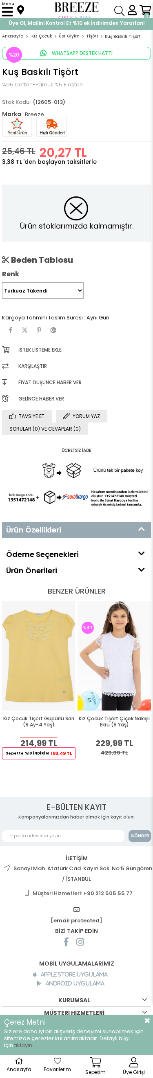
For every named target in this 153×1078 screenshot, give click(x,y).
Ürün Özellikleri (33, 530)
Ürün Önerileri (31, 570)
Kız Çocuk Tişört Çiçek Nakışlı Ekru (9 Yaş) (114, 721)
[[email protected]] (77, 910)
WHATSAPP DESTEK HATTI (82, 53)
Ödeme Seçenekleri (42, 554)
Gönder (140, 836)
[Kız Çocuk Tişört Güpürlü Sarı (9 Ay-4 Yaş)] (38, 656)
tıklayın (23, 1045)
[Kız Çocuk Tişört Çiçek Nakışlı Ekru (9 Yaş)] (114, 656)
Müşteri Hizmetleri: (83, 893)
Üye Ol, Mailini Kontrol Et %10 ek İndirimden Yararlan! (77, 23)
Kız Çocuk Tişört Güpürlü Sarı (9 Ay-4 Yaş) (38, 721)
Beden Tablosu (41, 260)
